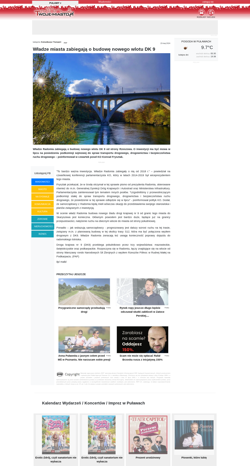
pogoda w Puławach (196, 41)
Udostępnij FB (42, 173)
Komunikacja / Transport (51, 42)
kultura (42, 211)
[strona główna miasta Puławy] (54, 11)
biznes (42, 234)
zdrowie (42, 219)
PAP (65, 43)
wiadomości (42, 181)
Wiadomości (104, 2)
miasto (42, 189)
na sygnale (42, 196)
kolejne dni (183, 55)
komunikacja (42, 204)
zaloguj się (208, 2)
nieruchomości (43, 226)
